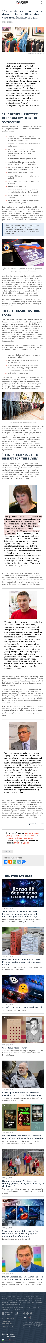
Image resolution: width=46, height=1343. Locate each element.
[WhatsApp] (14, 862)
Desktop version (8, 1334)
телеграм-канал (31, 833)
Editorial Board (8, 1318)
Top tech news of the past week (22, 1008)
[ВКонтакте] (5, 862)
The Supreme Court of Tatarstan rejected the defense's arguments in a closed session (22, 1096)
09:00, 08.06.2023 (7, 22)
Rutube (17, 843)
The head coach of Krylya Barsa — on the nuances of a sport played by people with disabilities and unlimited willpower (23, 1187)
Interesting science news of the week (20, 1235)
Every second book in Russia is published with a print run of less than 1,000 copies (23, 964)
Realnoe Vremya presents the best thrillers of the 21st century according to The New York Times (22, 1139)
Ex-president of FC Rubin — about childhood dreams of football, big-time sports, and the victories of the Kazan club (23, 1281)
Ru (25, 1318)
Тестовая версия (8, 1336)
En (29, 1318)
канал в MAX (30, 835)
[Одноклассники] (10, 862)
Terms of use (7, 1324)
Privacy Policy (7, 1326)
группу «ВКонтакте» (15, 835)
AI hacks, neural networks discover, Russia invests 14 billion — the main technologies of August (22, 916)
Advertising (6, 1321)
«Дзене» (26, 843)
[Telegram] (19, 862)
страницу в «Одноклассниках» (19, 838)
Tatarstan (7, 851)
